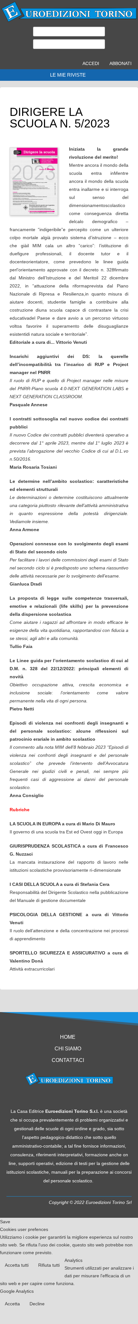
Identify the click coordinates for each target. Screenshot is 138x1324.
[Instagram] (81, 1097)
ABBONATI (120, 63)
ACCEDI (90, 63)
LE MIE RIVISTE (68, 75)
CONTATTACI (68, 1060)
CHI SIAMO (68, 1048)
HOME (67, 1037)
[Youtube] (69, 1097)
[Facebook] (57, 1097)
